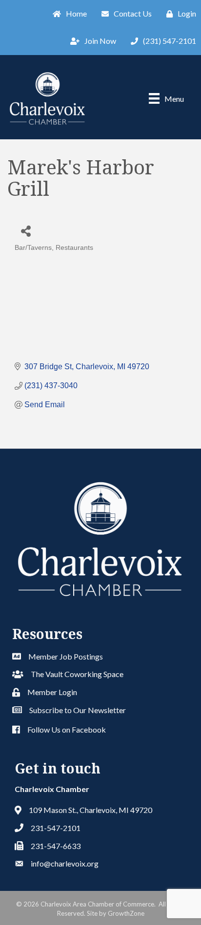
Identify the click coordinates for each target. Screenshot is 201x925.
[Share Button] (26, 231)
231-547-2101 (55, 827)
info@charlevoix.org (65, 863)
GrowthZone (126, 913)
